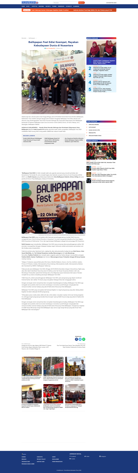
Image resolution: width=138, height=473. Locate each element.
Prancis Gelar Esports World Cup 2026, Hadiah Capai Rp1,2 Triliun (103, 169)
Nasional (95, 80)
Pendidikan (96, 59)
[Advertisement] (69, 24)
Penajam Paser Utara (95, 135)
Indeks (24, 457)
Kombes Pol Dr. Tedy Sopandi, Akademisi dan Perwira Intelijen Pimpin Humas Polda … (102, 90)
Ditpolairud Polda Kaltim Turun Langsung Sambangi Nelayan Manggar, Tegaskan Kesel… (102, 69)
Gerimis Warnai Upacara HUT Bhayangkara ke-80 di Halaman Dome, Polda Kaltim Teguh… (102, 83)
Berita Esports (92, 141)
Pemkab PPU (92, 132)
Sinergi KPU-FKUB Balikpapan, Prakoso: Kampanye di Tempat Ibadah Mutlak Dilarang (73, 406)
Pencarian (81, 2)
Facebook (73, 456)
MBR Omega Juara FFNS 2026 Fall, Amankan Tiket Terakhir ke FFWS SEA (100, 163)
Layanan (95, 66)
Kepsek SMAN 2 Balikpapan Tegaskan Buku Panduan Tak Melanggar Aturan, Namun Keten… (104, 62)
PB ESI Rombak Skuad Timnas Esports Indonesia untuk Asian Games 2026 (103, 181)
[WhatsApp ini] (83, 339)
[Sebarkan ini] (76, 339)
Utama (95, 73)
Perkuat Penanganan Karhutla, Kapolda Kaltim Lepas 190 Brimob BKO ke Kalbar (31, 406)
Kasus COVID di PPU (94, 130)
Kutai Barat (92, 127)
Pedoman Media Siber (28, 464)
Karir (54, 457)
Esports (88, 161)
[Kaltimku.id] (30, 2)
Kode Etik (40, 457)
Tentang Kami (26, 461)
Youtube (73, 459)
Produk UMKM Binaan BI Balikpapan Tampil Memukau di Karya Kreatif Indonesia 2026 (32, 140)
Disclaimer (55, 459)
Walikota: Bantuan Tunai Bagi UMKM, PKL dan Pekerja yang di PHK (71, 10)
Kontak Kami (40, 461)
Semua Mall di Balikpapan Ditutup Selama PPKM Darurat (111, 10)
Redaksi (24, 459)
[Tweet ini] (80, 339)
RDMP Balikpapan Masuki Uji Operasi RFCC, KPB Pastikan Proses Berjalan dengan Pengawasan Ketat (52, 141)
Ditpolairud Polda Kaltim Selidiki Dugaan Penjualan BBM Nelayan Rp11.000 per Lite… (102, 76)
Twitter (87, 456)
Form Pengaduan (57, 461)
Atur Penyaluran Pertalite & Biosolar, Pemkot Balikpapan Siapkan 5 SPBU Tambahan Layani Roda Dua (74, 140)
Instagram (103, 456)
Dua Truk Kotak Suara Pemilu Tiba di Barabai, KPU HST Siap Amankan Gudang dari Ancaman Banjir (71, 345)
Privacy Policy (41, 459)
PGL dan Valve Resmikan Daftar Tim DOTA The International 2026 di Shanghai (104, 175)
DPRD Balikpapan (94, 124)
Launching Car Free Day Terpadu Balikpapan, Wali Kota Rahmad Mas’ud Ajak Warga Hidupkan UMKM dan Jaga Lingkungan (53, 407)
